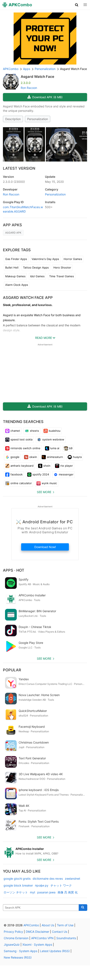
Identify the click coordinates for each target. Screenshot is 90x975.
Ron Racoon (29, 88)
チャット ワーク (61, 885)
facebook (16, 474)
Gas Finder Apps (16, 259)
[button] (77, 5)
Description (13, 119)
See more (44, 492)
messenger (66, 474)
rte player (66, 465)
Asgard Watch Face (37, 77)
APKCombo (10, 69)
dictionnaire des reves (48, 878)
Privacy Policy (13, 931)
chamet (15, 430)
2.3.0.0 (14, 181)
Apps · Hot (13, 570)
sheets (34, 430)
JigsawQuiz (12, 944)
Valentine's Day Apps (45, 259)
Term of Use (65, 925)
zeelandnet (72, 878)
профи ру (41, 885)
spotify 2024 (40, 474)
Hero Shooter (62, 267)
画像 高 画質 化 (68, 892)
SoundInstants (66, 938)
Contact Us (59, 931)
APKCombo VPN (42, 938)
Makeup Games (15, 276)
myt (32, 892)
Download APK (47, 97)
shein (46, 465)
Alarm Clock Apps (16, 284)
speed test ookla (21, 439)
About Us (48, 925)
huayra (77, 457)
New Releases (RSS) (18, 957)
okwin (33, 457)
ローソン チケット (16, 892)
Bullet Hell (11, 267)
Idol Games (37, 276)
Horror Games (73, 259)
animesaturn (55, 457)
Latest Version (19, 168)
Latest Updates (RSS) (55, 951)
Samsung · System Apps (20, 951)
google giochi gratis (17, 878)
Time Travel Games (61, 276)
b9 (70, 448)
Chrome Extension (16, 938)
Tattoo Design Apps (36, 267)
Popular (12, 670)
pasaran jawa (46, 892)
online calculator (21, 483)
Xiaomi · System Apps (37, 944)
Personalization (37, 119)
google (14, 457)
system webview (53, 439)
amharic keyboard (21, 465)
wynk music (49, 483)
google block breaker (18, 885)
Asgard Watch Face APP (28, 297)
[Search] (83, 907)
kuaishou (54, 430)
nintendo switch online (25, 448)
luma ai (54, 448)
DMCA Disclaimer (37, 931)
